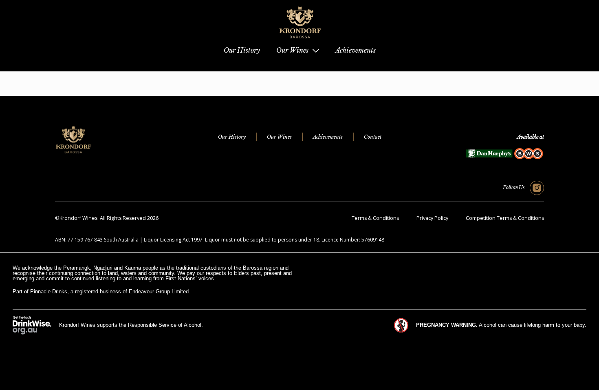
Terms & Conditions (375, 218)
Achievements (328, 137)
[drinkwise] (32, 325)
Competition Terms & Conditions (505, 218)
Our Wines (279, 137)
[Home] (299, 41)
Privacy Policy (432, 218)
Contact (372, 137)
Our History (232, 137)
